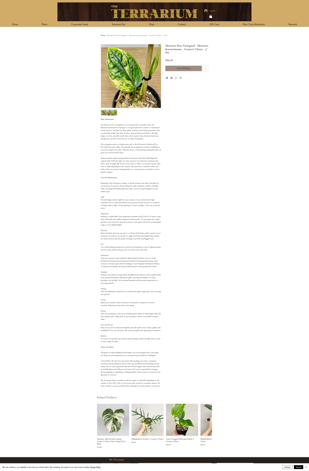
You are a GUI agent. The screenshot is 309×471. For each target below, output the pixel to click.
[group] (154, 426)
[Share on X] (180, 77)
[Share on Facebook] (166, 77)
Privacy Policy (95, 467)
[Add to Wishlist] (205, 68)
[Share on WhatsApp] (176, 77)
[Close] (306, 467)
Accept (298, 467)
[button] (210, 16)
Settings (287, 467)
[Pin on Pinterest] (171, 77)
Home (103, 35)
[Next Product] (208, 419)
